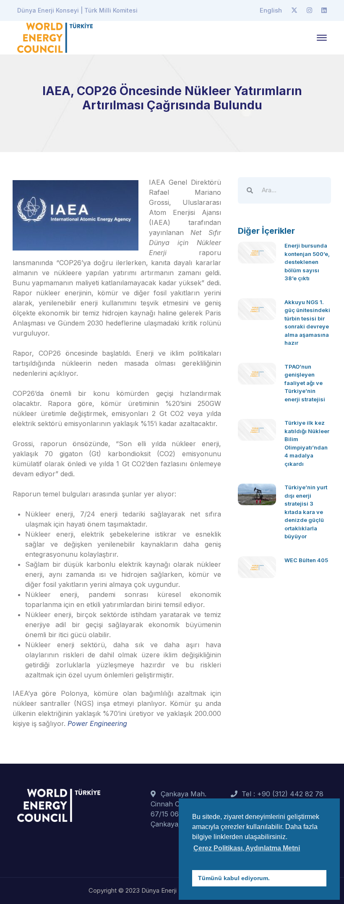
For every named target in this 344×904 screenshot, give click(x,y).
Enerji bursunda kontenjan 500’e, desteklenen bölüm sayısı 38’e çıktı (307, 262)
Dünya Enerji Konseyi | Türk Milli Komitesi (77, 10)
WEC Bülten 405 (306, 560)
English (271, 10)
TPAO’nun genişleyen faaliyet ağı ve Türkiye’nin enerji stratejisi (304, 383)
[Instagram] (309, 10)
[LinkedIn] (324, 10)
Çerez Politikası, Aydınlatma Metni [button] (246, 848)
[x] (294, 10)
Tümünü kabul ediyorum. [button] (234, 878)
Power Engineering (97, 723)
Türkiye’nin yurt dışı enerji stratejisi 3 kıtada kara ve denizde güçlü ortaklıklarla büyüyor (305, 512)
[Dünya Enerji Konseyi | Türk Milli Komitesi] (55, 37)
